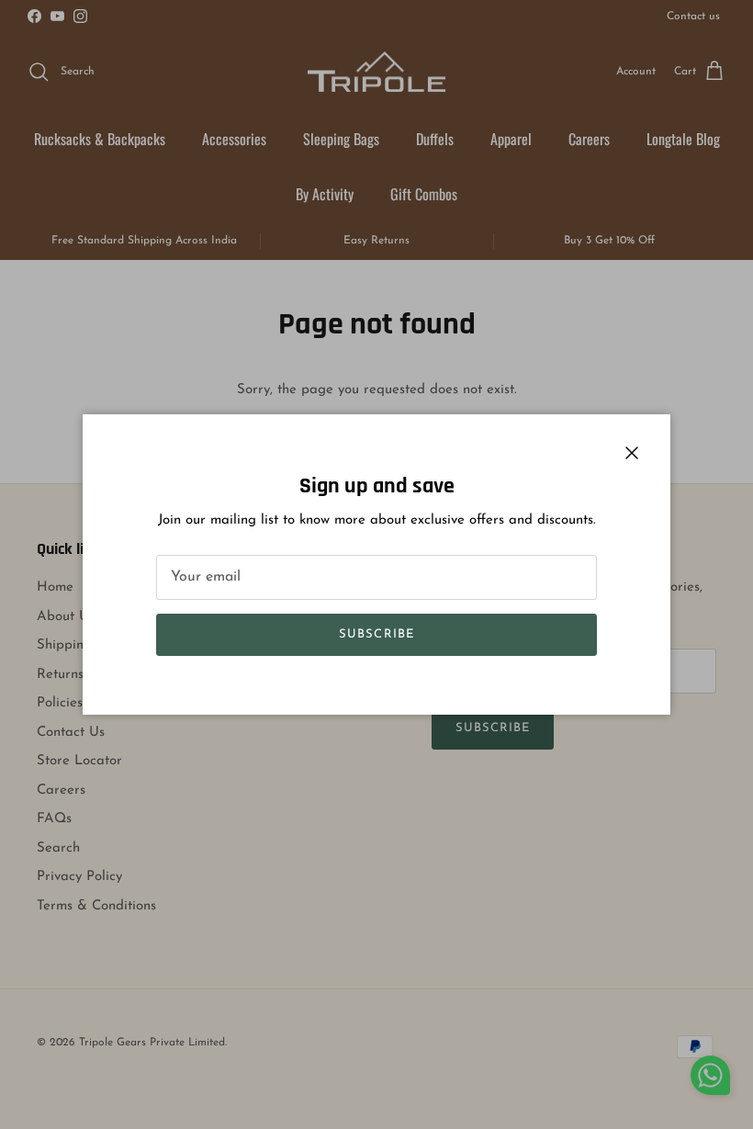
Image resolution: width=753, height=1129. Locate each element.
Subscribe (376, 634)
